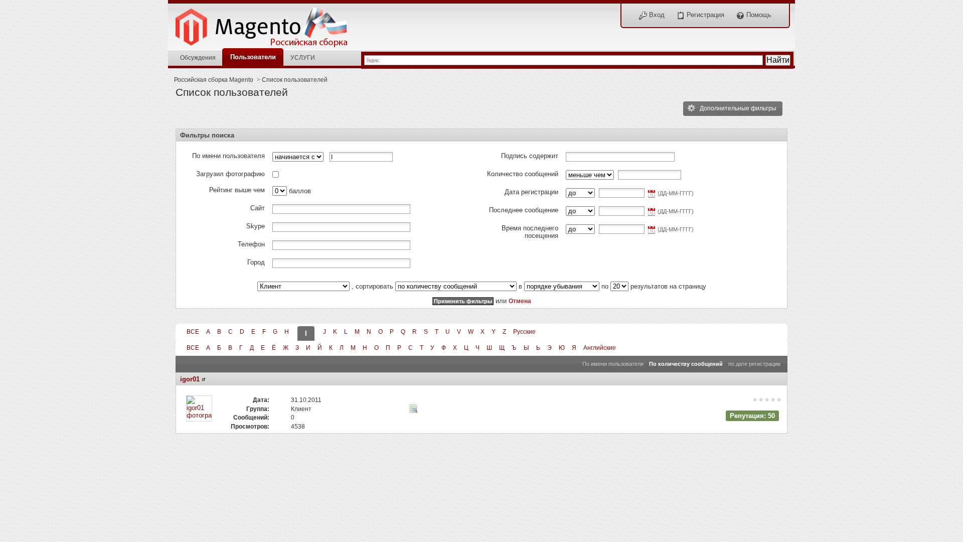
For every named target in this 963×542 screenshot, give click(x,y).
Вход (656, 15)
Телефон (251, 244)
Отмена (520, 301)
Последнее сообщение (523, 210)
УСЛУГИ (302, 57)
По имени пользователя (228, 156)
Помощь (757, 15)
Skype (255, 226)
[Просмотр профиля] (204, 379)
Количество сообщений (522, 174)
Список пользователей (295, 79)
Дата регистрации (531, 192)
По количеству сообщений (686, 364)
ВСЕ (193, 331)
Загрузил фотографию (230, 174)
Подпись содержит (529, 156)
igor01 (190, 379)
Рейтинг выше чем (237, 190)
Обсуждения (198, 57)
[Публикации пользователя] (413, 408)
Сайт (257, 208)
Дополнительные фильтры (737, 108)
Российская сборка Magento (213, 79)
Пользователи (253, 57)
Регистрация (704, 15)
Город (256, 262)
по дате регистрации (754, 364)
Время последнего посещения (530, 231)
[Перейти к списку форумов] (267, 24)
